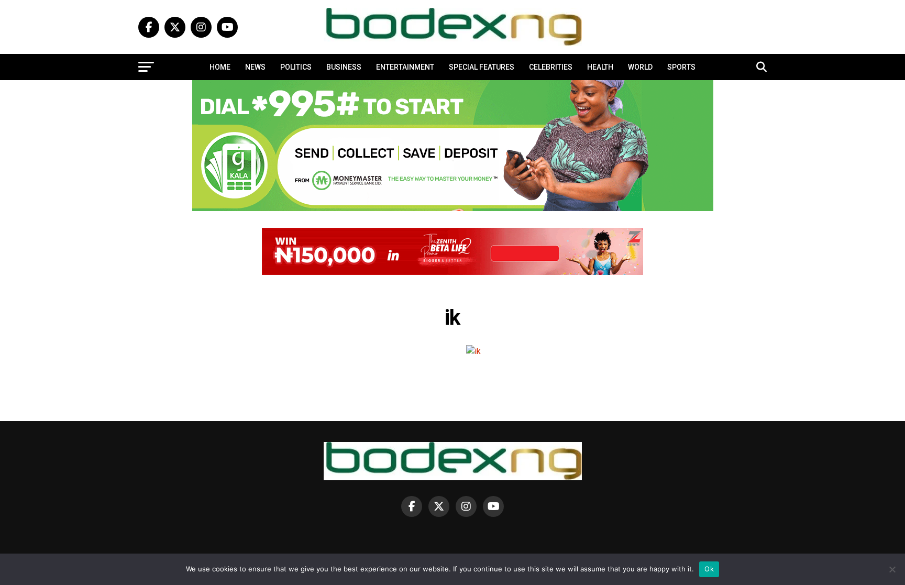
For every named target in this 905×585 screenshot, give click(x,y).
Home (219, 67)
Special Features (481, 67)
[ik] (473, 351)
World (640, 67)
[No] (892, 569)
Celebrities (550, 67)
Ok (709, 569)
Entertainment (405, 67)
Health (600, 67)
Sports (681, 67)
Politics (296, 67)
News (255, 67)
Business (343, 67)
